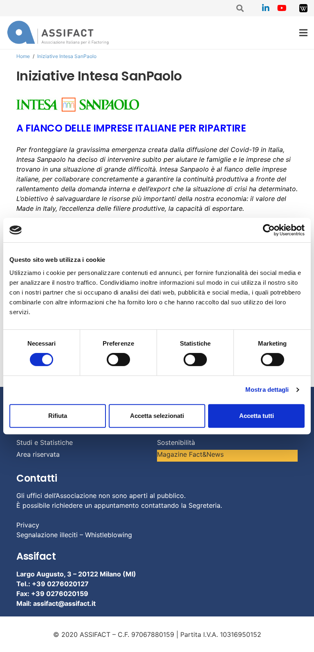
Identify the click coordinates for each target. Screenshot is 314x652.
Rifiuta (57, 415)
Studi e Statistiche (44, 442)
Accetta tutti (256, 415)
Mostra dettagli (267, 389)
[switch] (118, 359)
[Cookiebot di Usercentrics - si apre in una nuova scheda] (269, 230)
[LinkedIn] (266, 8)
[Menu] (303, 32)
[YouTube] (282, 8)
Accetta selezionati (157, 415)
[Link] (303, 8)
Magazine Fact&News (190, 454)
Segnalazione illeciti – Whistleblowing (74, 535)
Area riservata (38, 454)
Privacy (27, 525)
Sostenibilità (176, 442)
